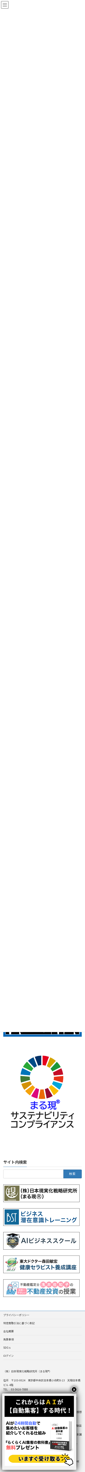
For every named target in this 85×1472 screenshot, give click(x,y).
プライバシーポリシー (16, 1315)
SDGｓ (7, 1347)
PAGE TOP (78, 1423)
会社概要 (8, 1331)
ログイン (8, 1355)
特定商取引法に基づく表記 (19, 1323)
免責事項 (8, 1339)
